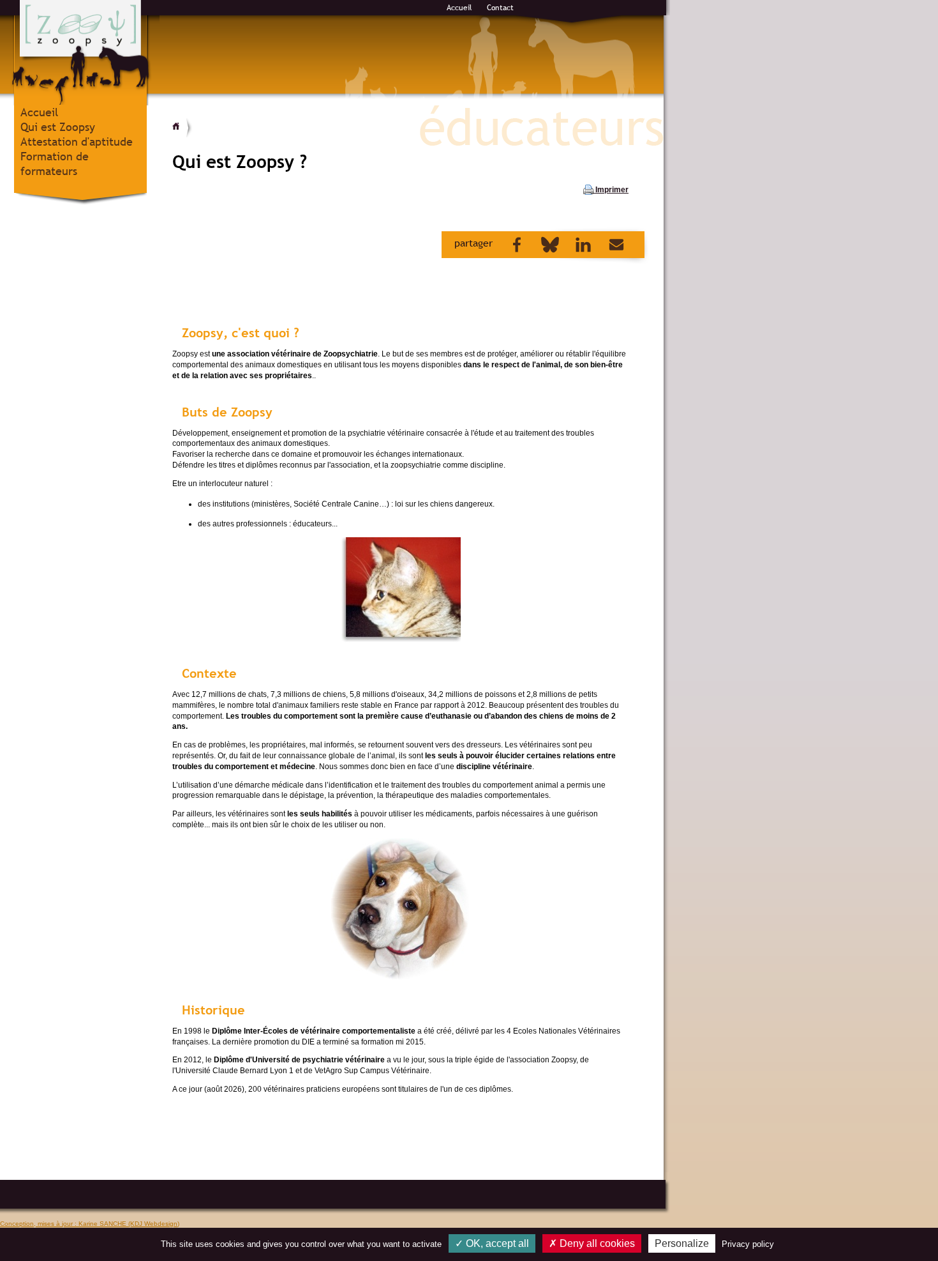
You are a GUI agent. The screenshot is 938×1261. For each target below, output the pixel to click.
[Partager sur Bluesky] (543, 244)
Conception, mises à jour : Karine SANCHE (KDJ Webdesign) (89, 1223)
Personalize (682, 1243)
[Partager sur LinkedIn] (577, 244)
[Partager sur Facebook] (510, 244)
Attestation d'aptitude (76, 141)
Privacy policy (748, 1244)
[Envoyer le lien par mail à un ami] (610, 244)
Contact (500, 7)
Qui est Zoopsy (57, 126)
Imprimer (611, 189)
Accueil (459, 7)
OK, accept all (496, 1243)
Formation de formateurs (54, 163)
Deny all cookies (596, 1243)
